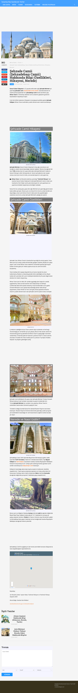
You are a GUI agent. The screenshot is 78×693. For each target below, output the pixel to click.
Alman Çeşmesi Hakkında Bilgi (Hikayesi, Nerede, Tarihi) (19, 619)
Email (5, 84)
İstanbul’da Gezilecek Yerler (13, 2)
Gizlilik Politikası (48, 4)
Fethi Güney (19, 84)
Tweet (5, 72)
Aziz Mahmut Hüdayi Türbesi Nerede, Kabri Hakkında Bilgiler (19, 632)
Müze (14, 4)
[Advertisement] (27, 20)
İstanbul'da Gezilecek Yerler (62, 684)
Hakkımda (28, 4)
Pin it (5, 76)
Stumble (5, 81)
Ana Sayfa (6, 4)
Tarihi (20, 4)
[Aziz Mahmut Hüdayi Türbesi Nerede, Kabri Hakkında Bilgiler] (6, 632)
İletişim (37, 4)
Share (5, 69)
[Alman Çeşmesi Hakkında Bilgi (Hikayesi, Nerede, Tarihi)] (6, 619)
